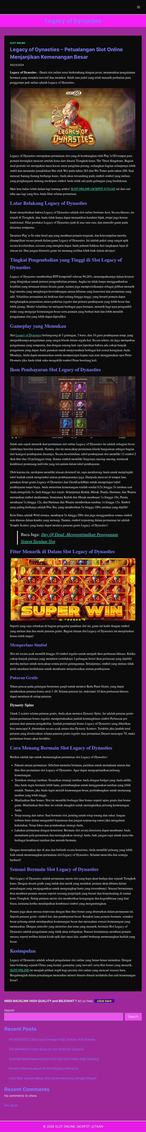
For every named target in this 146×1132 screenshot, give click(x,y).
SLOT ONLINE (17, 43)
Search (9, 1010)
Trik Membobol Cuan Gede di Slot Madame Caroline (46, 1049)
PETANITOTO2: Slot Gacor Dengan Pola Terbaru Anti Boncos (52, 1039)
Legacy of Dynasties (28, 335)
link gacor (11, 1105)
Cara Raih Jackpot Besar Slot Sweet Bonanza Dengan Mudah (53, 1078)
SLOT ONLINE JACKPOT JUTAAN (93, 189)
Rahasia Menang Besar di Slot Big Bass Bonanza (43, 1068)
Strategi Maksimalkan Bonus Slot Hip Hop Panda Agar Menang (54, 1059)
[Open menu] (138, 7)
